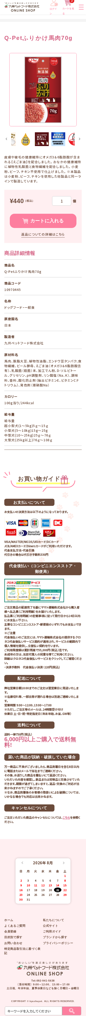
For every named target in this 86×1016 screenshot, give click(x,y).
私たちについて (53, 920)
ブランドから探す (55, 937)
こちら (66, 817)
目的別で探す (13, 937)
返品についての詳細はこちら (43, 234)
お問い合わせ (13, 943)
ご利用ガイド (52, 931)
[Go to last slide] (6, 139)
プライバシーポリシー (58, 943)
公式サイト (50, 925)
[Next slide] (79, 139)
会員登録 (10, 931)
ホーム (8, 920)
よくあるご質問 (15, 925)
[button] (25, 139)
